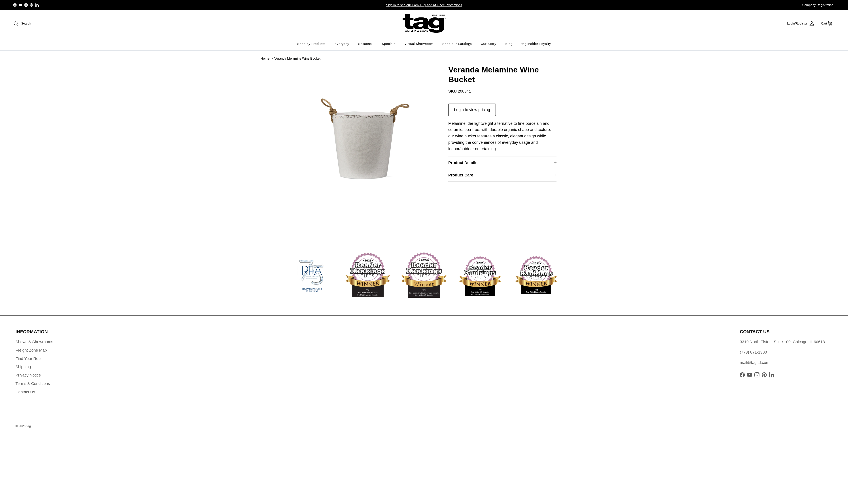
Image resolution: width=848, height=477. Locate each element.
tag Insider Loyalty (536, 44)
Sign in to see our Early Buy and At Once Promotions (424, 5)
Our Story (488, 44)
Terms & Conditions (32, 383)
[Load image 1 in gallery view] (365, 138)
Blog (508, 44)
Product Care (460, 175)
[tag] (424, 23)
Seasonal (365, 44)
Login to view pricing (472, 110)
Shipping (23, 367)
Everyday (342, 44)
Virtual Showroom (418, 44)
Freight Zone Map (31, 350)
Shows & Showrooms (34, 342)
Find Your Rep (28, 358)
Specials (388, 44)
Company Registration (817, 5)
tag (28, 426)
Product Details (462, 163)
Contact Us (25, 392)
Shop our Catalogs (457, 44)
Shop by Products (311, 44)
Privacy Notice (28, 375)
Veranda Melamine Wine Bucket (297, 58)
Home (265, 58)
